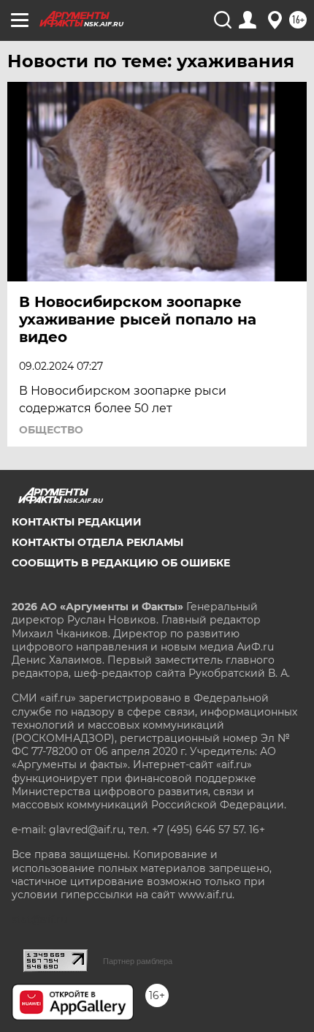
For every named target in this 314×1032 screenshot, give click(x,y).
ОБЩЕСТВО (51, 430)
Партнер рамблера (137, 961)
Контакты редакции (77, 521)
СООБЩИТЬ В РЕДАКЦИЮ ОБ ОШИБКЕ (121, 562)
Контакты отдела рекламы (97, 542)
